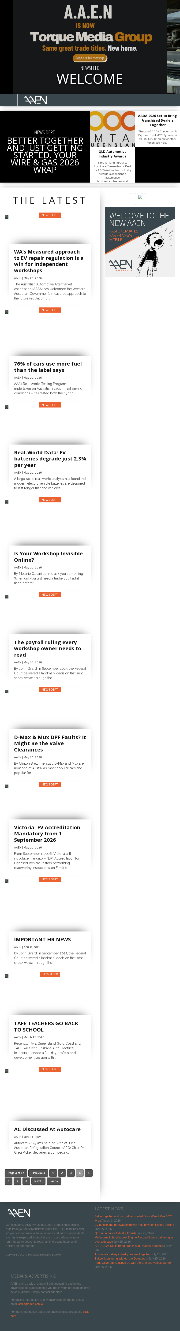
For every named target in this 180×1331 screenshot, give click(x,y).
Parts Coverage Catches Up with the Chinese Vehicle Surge (133, 1262)
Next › (38, 1181)
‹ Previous (38, 1173)
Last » (54, 1181)
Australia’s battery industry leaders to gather (122, 1254)
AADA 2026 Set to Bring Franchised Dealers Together (129, 1246)
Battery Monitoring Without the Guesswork (121, 1258)
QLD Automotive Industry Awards (115, 1233)
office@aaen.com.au (31, 1304)
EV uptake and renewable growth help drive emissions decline (134, 1224)
